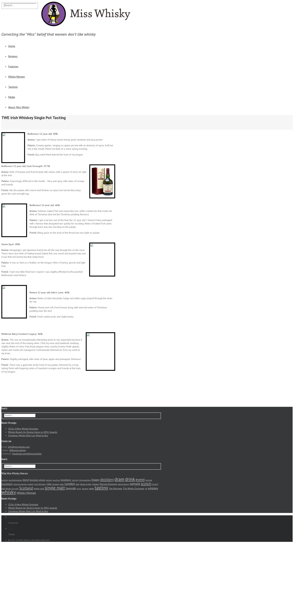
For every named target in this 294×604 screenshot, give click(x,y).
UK (146, 488)
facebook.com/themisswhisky (27, 453)
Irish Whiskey (40, 484)
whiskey (153, 488)
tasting (101, 488)
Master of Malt (85, 484)
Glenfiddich (7, 484)
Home (11, 46)
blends (49, 480)
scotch (146, 483)
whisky (8, 492)
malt (77, 484)
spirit (79, 488)
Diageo (95, 480)
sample (135, 484)
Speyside (71, 488)
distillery (107, 479)
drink (130, 479)
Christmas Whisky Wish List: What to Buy (28, 435)
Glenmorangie (20, 484)
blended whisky (37, 480)
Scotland (26, 488)
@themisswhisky (17, 450)
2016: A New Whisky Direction (23, 428)
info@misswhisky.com (19, 446)
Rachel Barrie (123, 484)
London (69, 484)
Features (13, 66)
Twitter (286, 17)
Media (11, 97)
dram (119, 479)
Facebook (288, 5)
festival (148, 480)
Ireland (30, 484)
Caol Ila (75, 480)
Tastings (13, 86)
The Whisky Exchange (133, 488)
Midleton (95, 484)
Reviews (13, 56)
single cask (39, 488)
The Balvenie (115, 488)
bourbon (56, 480)
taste (91, 488)
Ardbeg (4, 480)
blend (26, 480)
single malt (55, 488)
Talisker (85, 488)
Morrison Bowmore (108, 484)
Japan (62, 484)
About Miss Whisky (18, 107)
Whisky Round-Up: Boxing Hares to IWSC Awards (32, 432)
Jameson (55, 484)
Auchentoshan (15, 480)
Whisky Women (16, 76)
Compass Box (84, 480)
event (140, 479)
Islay (49, 484)
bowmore (66, 480)
